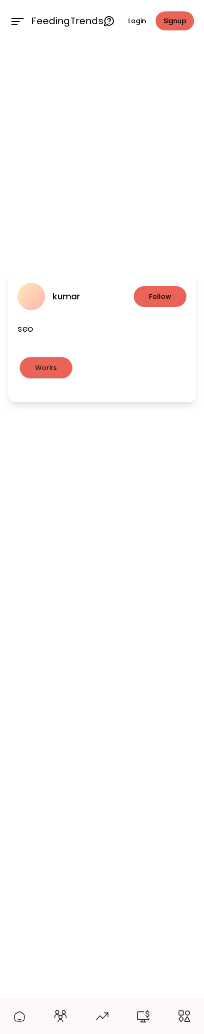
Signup (174, 21)
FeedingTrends (67, 21)
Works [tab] (46, 368)
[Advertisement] (102, 155)
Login (137, 21)
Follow (160, 296)
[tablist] (102, 367)
